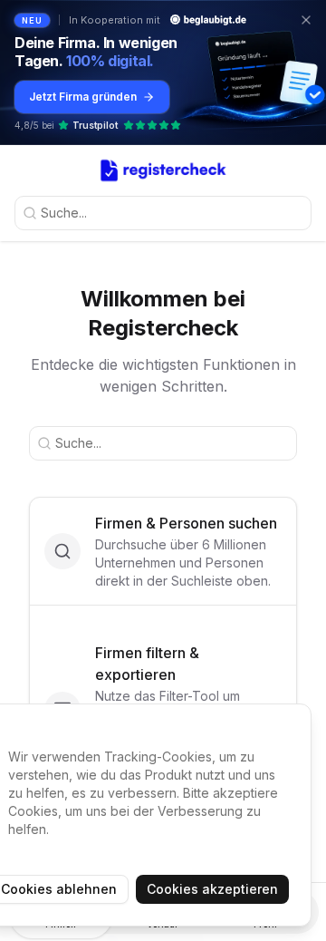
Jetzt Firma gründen (83, 96)
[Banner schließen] (306, 20)
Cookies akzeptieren (212, 889)
